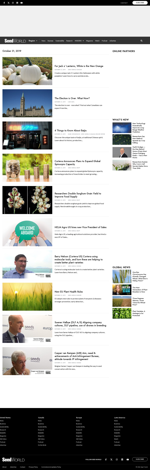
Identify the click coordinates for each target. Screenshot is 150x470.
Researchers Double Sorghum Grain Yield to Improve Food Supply (78, 195)
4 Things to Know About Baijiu (71, 130)
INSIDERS (78, 41)
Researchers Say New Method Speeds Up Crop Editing (139, 139)
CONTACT (124, 3)
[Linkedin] (17, 3)
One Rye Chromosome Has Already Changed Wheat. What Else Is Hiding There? (140, 276)
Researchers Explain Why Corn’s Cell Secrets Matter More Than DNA (140, 165)
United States (5, 417)
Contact (22, 467)
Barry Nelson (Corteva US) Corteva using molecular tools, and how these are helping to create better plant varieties (79, 259)
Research (69, 41)
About (4, 467)
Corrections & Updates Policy (51, 467)
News (43, 41)
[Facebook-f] (4, 3)
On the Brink (42, 445)
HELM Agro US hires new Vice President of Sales (81, 227)
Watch (97, 41)
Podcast (104, 41)
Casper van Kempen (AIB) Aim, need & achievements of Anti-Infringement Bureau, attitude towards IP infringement (77, 356)
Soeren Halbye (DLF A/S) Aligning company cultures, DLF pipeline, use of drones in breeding (80, 324)
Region (32, 40)
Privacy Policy (33, 467)
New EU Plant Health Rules (69, 291)
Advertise (113, 41)
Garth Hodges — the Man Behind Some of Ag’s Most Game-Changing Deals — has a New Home (140, 152)
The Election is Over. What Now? (72, 98)
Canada (41, 417)
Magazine (89, 41)
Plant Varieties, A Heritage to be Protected (139, 313)
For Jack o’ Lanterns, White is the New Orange (79, 66)
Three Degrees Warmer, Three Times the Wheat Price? (139, 301)
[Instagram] (13, 3)
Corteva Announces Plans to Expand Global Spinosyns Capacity (77, 163)
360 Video (41, 439)
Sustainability (60, 41)
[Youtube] (21, 3)
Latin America (119, 417)
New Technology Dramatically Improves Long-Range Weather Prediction (139, 127)
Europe (79, 417)
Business (50, 41)
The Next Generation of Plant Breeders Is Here (140, 289)
